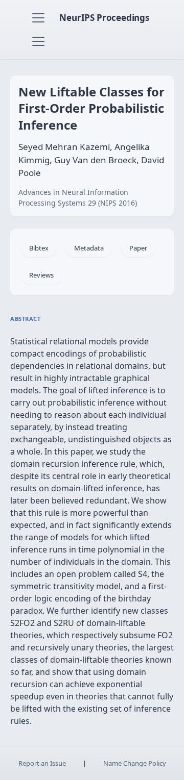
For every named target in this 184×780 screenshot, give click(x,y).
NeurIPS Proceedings (104, 17)
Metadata (89, 248)
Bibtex (39, 248)
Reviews (41, 275)
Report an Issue (42, 763)
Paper (138, 248)
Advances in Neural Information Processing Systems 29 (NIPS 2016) (77, 197)
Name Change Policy (134, 763)
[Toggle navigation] (38, 18)
